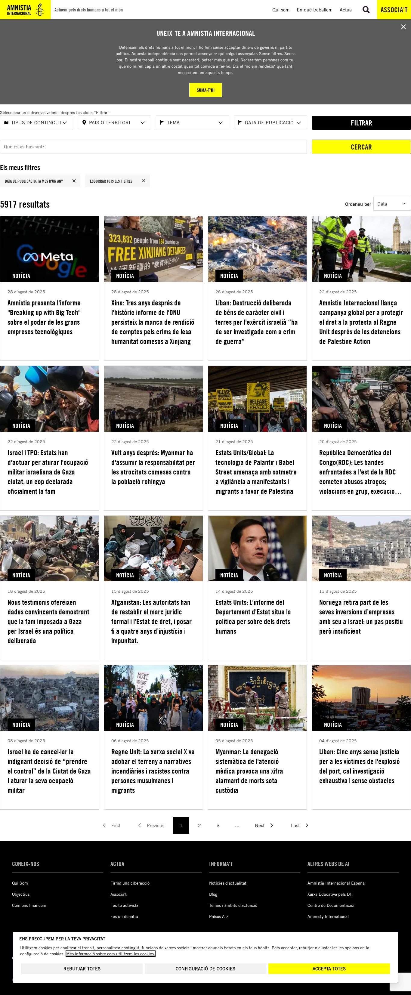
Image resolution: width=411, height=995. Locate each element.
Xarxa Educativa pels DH (330, 894)
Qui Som (20, 882)
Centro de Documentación (331, 905)
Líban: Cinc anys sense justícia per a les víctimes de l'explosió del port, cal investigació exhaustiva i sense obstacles (359, 766)
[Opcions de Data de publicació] (298, 122)
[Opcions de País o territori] (142, 122)
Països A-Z (219, 916)
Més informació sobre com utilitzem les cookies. (110, 953)
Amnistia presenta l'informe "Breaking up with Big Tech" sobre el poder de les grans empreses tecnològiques (44, 317)
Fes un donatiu (124, 916)
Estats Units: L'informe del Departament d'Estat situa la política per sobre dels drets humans (253, 616)
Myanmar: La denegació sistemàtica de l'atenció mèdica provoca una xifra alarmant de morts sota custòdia (249, 771)
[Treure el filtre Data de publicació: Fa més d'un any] (74, 181)
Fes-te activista (124, 905)
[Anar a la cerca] (366, 9)
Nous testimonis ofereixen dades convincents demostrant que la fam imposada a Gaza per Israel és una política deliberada (48, 621)
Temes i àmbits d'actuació (233, 905)
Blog (213, 894)
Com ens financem (29, 905)
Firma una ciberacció (130, 882)
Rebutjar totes (81, 969)
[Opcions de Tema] (220, 122)
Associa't (394, 9)
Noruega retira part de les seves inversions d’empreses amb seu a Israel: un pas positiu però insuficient (361, 616)
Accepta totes (329, 969)
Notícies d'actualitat (227, 882)
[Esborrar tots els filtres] (144, 181)
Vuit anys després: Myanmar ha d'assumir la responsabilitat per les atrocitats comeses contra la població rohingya (153, 467)
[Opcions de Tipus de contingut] (64, 122)
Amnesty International (328, 916)
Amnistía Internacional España (336, 882)
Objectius (20, 894)
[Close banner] (403, 27)
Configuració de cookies (205, 969)
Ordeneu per (358, 204)
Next (259, 825)
